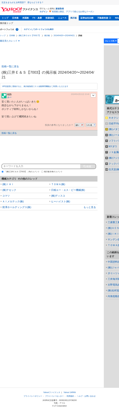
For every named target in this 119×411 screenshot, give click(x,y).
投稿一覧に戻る (10, 66)
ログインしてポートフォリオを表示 (39, 29)
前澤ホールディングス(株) (16, 207)
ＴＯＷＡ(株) (58, 184)
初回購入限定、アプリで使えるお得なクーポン (73, 11)
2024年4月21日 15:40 (80, 94)
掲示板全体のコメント (53, 172)
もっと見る (90, 207)
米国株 (25, 18)
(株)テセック (9, 190)
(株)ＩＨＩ (8, 184)
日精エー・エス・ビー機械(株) (68, 190)
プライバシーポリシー (33, 396)
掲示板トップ (6, 23)
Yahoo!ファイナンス (51, 392)
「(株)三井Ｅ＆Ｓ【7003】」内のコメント (22, 172)
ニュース (62, 18)
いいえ (91, 125)
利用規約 (70, 396)
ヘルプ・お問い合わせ (86, 396)
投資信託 (50, 18)
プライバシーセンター (54, 396)
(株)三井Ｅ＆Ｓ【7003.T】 (30, 35)
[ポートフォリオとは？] (17, 29)
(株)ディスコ (58, 195)
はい (79, 125)
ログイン (44, 11)
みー (9, 97)
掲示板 (73, 18)
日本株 (15, 18)
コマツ (6, 195)
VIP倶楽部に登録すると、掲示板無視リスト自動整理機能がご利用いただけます (35, 86)
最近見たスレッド (8, 41)
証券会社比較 (87, 18)
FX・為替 (37, 18)
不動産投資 (102, 18)
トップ (5, 18)
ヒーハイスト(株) (60, 201)
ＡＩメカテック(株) (13, 201)
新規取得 (60, 8)
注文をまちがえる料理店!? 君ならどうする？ (23, 2)
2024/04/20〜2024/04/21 (64, 35)
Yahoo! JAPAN (70, 392)
